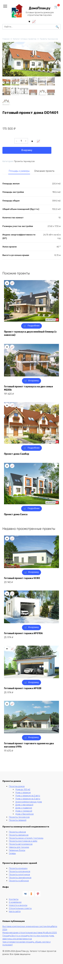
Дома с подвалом (23, 808)
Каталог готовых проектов (24, 39)
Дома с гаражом (23, 792)
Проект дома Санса (15, 514)
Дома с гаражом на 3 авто (27, 798)
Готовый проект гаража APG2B (22, 688)
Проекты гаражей (17, 820)
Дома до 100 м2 (22, 789)
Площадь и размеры (19, 171)
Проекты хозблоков (19, 880)
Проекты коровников (19, 871)
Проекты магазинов (18, 835)
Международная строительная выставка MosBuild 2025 (29, 932)
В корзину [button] (33, 380)
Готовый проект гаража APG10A (23, 633)
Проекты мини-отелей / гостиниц (26, 838)
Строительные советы (20, 908)
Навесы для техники (19, 847)
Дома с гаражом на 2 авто (27, 795)
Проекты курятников (19, 874)
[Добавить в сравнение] (38, 141)
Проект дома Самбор (16, 454)
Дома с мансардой (24, 804)
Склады (12, 853)
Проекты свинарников (20, 877)
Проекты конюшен (18, 868)
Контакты (13, 899)
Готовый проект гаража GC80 (22, 578)
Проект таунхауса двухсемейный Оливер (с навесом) (30, 333)
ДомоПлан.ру (39, 8)
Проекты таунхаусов (49, 39)
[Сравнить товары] (34, 21)
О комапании (15, 902)
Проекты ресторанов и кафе (23, 841)
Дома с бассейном (24, 814)
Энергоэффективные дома (28, 802)
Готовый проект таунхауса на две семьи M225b (28, 388)
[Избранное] (29, 21)
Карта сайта (15, 911)
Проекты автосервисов (20, 844)
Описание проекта (44, 171)
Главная (6, 39)
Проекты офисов (17, 832)
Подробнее (34, 325)
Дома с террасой (23, 811)
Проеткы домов (17, 786)
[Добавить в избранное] (32, 141)
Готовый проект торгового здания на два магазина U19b (29, 745)
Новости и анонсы (18, 905)
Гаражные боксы (17, 850)
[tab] (19, 171)
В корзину (26, 150)
